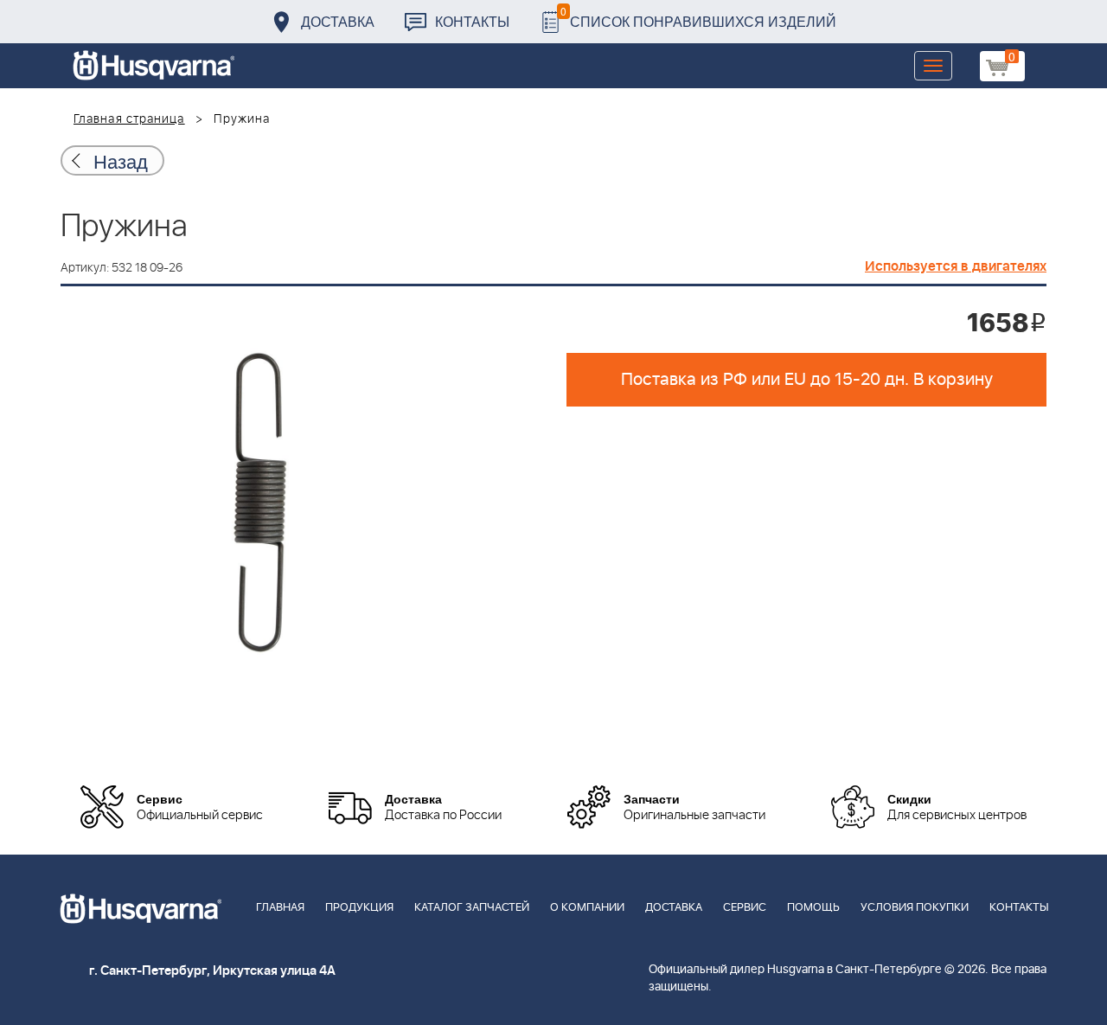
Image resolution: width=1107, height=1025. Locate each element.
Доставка (337, 21)
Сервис (744, 908)
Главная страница (129, 119)
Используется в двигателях (955, 266)
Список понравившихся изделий (698, 16)
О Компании (587, 908)
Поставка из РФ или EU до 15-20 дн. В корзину (807, 380)
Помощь (813, 908)
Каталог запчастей (471, 908)
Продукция (359, 908)
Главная (280, 908)
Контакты (472, 21)
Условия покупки (915, 908)
